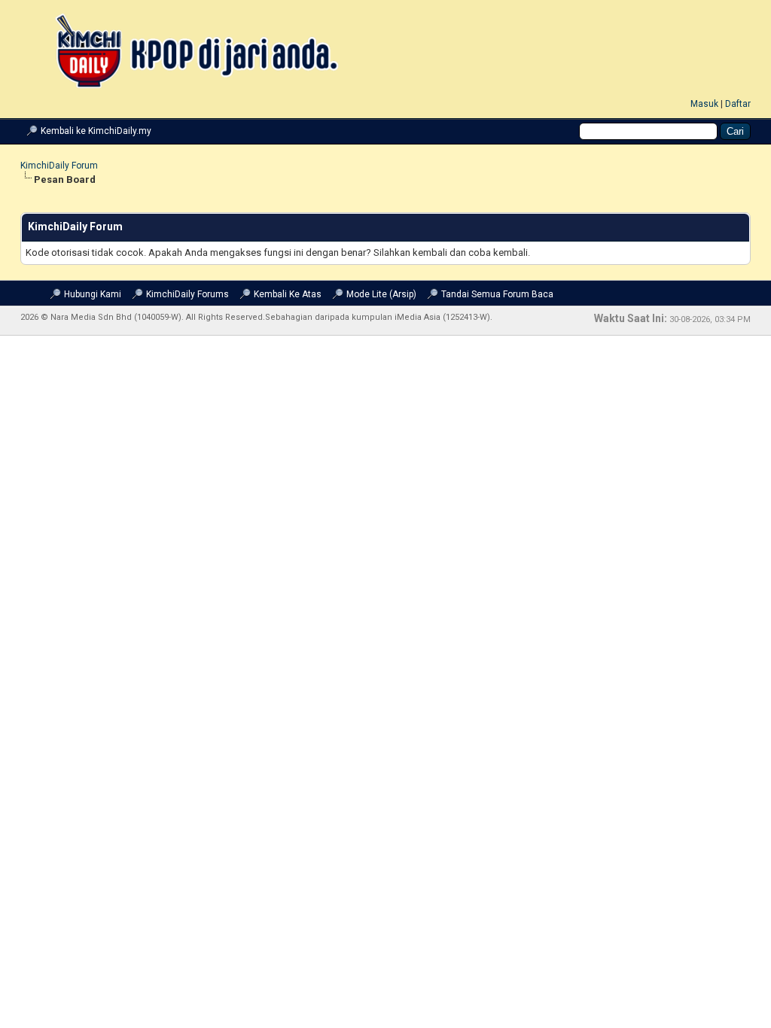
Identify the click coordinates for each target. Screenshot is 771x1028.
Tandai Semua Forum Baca (497, 294)
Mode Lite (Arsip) (381, 294)
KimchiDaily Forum (59, 165)
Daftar (738, 104)
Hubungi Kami (92, 294)
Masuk (704, 104)
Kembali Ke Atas (288, 294)
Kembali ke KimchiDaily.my (96, 131)
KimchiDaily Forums (187, 294)
